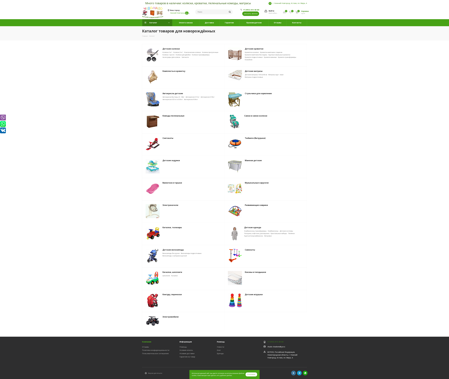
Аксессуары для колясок (171, 57)
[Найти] (230, 12)
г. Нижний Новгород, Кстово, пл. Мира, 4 (290, 3)
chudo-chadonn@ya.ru (276, 346)
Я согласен (251, 374)
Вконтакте (293, 373)
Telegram (299, 373)
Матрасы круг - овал (275, 75)
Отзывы (145, 347)
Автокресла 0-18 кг (207, 97)
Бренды (220, 353)
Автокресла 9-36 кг (191, 99)
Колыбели (248, 60)
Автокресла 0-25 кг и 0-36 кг (173, 99)
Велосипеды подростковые (191, 253)
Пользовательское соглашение (155, 353)
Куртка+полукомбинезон (253, 236)
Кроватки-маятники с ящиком (271, 52)
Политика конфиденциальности (155, 350)
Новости (220, 347)
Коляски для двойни (183, 55)
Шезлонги (166, 276)
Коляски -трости (168, 55)
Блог (219, 350)
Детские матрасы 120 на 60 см (256, 75)
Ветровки (268, 236)
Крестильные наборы (279, 233)
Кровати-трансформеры (287, 57)
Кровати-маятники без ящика (256, 55)
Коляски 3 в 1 (178, 52)
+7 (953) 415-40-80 (251, 10)
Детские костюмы (286, 231)
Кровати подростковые (254, 57)
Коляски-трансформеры (201, 55)
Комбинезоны (273, 231)
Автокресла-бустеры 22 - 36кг (173, 97)
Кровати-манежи (270, 57)
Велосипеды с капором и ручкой (175, 256)
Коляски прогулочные (210, 52)
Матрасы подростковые (254, 77)
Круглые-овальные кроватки (279, 55)
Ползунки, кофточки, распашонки (256, 233)
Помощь (183, 347)
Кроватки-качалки (252, 52)
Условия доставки (186, 353)
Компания (146, 342)
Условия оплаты (186, 350)
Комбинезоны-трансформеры (255, 231)
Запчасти (185, 57)
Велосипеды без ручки (171, 253)
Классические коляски (192, 52)
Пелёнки (291, 233)
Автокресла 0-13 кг (192, 97)
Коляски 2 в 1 (167, 52)
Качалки (174, 276)
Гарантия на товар (187, 356)
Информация (185, 342)
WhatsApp (305, 373)
